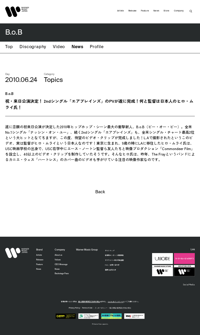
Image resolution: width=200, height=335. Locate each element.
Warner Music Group (87, 250)
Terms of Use (87, 308)
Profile (97, 47)
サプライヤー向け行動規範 (114, 260)
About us (58, 255)
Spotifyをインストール (116, 301)
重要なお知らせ (110, 270)
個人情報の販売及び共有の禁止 (89, 301)
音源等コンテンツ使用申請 (114, 255)
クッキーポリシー (101, 308)
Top (9, 47)
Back (100, 192)
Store (166, 11)
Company (179, 11)
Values (58, 260)
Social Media (189, 284)
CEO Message (61, 264)
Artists (120, 11)
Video (59, 47)
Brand (39, 250)
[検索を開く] (191, 11)
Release (132, 11)
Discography (33, 47)
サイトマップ (109, 250)
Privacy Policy (74, 308)
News (77, 47)
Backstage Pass (62, 274)
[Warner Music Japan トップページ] (17, 12)
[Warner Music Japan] (17, 253)
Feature (145, 11)
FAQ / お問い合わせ (112, 265)
